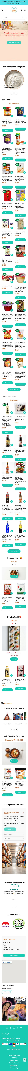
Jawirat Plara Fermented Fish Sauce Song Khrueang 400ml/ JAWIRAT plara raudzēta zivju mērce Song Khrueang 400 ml (7, 509)
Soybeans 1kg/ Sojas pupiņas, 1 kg (19, 232)
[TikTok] (17, 1027)
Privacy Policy (14, 1060)
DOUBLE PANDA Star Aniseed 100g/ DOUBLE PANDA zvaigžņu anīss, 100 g (7, 178)
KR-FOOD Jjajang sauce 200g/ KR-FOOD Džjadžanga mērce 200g (20, 418)
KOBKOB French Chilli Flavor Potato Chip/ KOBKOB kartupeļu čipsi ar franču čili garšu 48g (7, 344)
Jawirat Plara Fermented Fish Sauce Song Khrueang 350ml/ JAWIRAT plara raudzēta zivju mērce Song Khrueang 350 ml (20, 509)
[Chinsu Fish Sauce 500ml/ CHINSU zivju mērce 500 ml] (8, 468)
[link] (7, 992)
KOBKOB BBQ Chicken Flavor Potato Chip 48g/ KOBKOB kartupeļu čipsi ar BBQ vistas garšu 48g (20, 345)
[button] (2, 10)
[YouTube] (21, 1027)
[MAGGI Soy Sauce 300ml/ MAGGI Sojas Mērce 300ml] (20, 527)
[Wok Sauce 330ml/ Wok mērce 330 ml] (8, 441)
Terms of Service (14, 1063)
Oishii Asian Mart (16, 1049)
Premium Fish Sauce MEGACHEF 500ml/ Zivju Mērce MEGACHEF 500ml (7, 537)
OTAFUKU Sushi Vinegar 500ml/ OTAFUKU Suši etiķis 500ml (7, 681)
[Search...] (22, 17)
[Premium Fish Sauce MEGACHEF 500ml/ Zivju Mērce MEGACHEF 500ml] (8, 527)
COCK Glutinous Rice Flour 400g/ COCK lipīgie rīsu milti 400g (20, 599)
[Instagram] (14, 1027)
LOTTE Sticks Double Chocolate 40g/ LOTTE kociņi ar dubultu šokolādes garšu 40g (20, 316)
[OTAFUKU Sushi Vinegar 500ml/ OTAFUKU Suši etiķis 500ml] (7, 671)
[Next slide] (16, 93)
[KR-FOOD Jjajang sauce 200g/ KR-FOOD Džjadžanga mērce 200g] (20, 408)
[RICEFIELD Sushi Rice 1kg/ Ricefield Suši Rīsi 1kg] (20, 671)
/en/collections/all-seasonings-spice (9, 21)
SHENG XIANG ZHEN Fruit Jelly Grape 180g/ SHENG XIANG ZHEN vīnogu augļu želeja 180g (7, 317)
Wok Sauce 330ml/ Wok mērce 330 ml (6, 449)
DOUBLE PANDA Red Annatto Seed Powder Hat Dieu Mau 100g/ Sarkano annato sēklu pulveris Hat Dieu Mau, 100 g (20, 150)
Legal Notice (14, 1057)
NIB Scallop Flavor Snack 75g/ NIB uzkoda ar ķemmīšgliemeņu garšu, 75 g (20, 178)
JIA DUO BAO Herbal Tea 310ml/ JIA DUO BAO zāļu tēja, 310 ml (7, 205)
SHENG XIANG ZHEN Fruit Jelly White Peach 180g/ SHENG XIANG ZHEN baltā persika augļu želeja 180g (20, 288)
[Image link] (14, 80)
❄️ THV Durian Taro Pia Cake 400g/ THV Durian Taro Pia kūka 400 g (7, 260)
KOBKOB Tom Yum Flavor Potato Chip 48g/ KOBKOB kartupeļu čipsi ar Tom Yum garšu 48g (7, 373)
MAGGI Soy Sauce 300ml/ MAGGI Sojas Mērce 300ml (20, 536)
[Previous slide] (12, 93)
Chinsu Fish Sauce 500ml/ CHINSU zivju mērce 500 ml (7, 477)
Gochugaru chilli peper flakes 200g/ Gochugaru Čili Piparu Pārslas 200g (7, 599)
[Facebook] (10, 1027)
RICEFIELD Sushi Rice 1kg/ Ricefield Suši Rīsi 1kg (20, 681)
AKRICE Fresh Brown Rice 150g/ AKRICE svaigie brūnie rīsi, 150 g (20, 121)
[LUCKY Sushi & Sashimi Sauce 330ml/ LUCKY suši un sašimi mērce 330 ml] (20, 441)
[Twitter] (7, 1027)
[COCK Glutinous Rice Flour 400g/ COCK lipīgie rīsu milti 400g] (20, 589)
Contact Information (14, 1055)
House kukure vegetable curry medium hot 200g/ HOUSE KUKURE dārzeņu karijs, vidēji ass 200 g (20, 479)
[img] (14, 884)
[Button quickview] (11, 116)
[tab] (9, 59)
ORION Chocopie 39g (7, 286)
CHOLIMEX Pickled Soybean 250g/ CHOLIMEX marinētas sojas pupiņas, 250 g (7, 121)
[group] (14, 1009)
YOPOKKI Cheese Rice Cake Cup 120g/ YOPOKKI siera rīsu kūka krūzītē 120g (20, 783)
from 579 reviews (13, 886)
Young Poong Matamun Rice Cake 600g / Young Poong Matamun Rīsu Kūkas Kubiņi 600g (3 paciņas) (7, 785)
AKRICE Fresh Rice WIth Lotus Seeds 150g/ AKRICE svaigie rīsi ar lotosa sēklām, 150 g (7, 149)
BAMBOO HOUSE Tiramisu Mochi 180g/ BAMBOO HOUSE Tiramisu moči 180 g (7, 233)
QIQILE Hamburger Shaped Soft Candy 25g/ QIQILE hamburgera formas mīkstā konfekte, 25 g (20, 206)
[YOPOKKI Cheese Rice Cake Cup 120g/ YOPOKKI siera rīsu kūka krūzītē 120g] (20, 774)
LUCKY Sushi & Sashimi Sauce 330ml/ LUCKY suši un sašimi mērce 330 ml (20, 450)
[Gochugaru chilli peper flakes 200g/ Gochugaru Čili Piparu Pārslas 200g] (7, 589)
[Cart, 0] (24, 10)
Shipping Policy (14, 1065)
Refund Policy (14, 1068)
